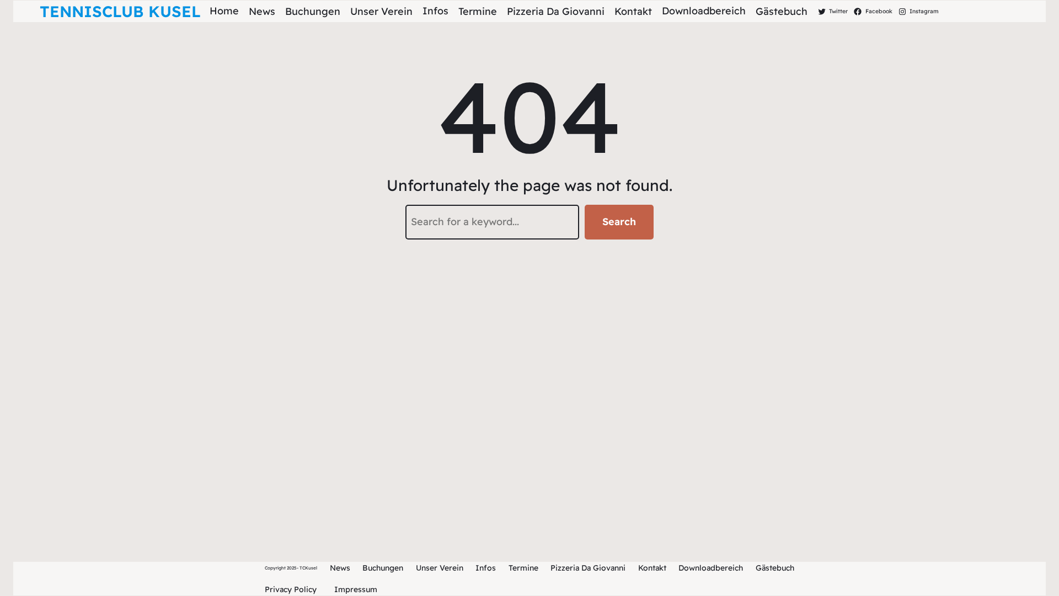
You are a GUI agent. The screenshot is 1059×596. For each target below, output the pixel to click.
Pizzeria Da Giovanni (587, 568)
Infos (485, 568)
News (340, 568)
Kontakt (652, 568)
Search (619, 221)
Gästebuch (775, 568)
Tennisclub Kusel (120, 11)
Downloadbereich (710, 568)
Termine (523, 568)
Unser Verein (439, 568)
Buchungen (382, 568)
